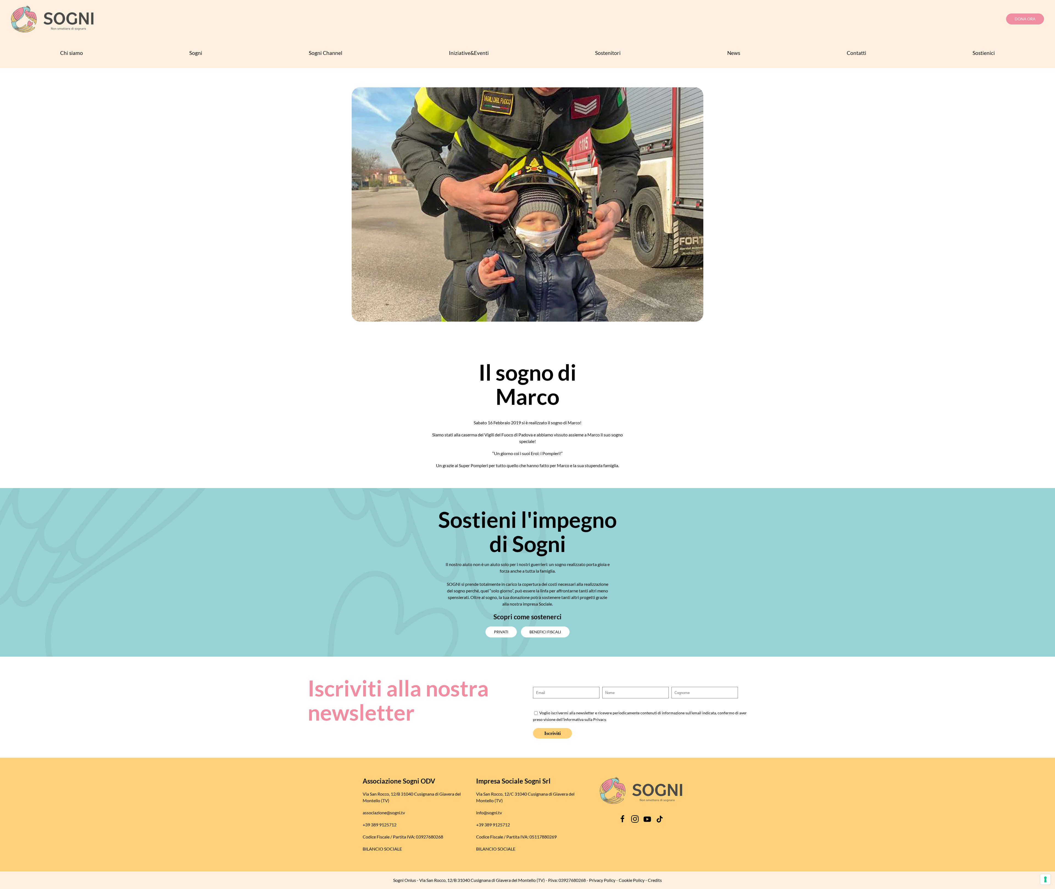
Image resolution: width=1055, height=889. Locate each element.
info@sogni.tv (489, 812)
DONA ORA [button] (1025, 18)
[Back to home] (52, 18)
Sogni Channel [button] (325, 53)
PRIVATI (501, 631)
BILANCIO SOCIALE (382, 848)
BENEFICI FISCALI (545, 631)
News (733, 53)
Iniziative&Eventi (469, 53)
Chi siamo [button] (71, 53)
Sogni (195, 53)
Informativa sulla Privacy (584, 719)
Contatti (856, 53)
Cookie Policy (632, 880)
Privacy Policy (602, 880)
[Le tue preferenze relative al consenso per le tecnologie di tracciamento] (1045, 879)
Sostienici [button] (984, 53)
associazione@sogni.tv (384, 812)
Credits (655, 880)
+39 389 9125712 (379, 824)
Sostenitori (608, 53)
